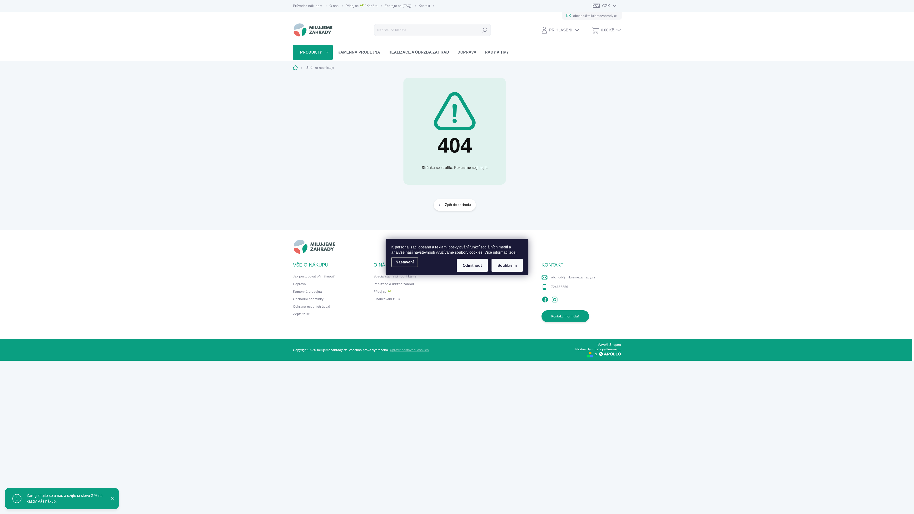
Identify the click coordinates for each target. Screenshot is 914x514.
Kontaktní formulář (565, 316)
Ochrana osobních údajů (311, 306)
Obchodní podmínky (308, 299)
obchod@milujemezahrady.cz (573, 277)
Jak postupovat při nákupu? (314, 276)
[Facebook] (545, 298)
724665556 (559, 287)
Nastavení (405, 262)
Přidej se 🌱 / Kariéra (362, 6)
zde (512, 252)
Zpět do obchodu (458, 205)
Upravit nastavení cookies (409, 350)
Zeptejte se (301, 314)
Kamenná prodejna (307, 291)
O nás (333, 6)
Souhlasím (507, 265)
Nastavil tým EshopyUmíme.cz (598, 349)
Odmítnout (472, 265)
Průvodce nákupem (307, 6)
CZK (606, 6)
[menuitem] (313, 52)
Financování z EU (386, 299)
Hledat (485, 30)
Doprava (299, 284)
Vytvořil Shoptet (609, 344)
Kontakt (424, 6)
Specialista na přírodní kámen (395, 276)
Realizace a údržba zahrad (393, 284)
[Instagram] (554, 298)
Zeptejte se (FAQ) (398, 6)
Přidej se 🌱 (382, 291)
